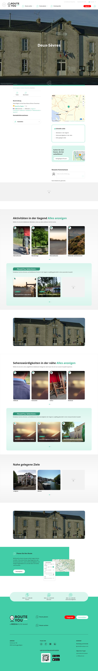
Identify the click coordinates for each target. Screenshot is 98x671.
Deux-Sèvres (27, 87)
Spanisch (15, 112)
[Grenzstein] (40, 385)
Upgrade (87, 6)
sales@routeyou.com (82, 646)
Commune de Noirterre (9, 83)
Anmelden (82, 617)
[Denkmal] (76, 385)
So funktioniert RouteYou (69, 1)
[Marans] (49, 480)
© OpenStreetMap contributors (80, 121)
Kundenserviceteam (82, 653)
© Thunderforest (71, 121)
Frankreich (23, 87)
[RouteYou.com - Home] (13, 5)
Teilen (17, 95)
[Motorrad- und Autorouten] (76, 240)
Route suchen (43, 625)
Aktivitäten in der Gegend (62, 133)
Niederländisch (36, 110)
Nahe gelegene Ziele (61, 138)
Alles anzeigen (57, 218)
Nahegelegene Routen (61, 158)
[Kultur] (58, 385)
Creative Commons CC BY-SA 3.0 (11, 84)
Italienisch (22, 110)
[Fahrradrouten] (21, 240)
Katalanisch (29, 110)
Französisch (16, 110)
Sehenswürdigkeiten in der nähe (64, 135)
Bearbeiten (26, 95)
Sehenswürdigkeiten (16, 87)
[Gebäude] (21, 385)
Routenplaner (19, 571)
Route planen (43, 617)
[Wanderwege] (40, 240)
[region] (68, 108)
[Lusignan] (24, 480)
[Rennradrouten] (58, 240)
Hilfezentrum (80, 656)
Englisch (33, 108)
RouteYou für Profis (82, 1)
